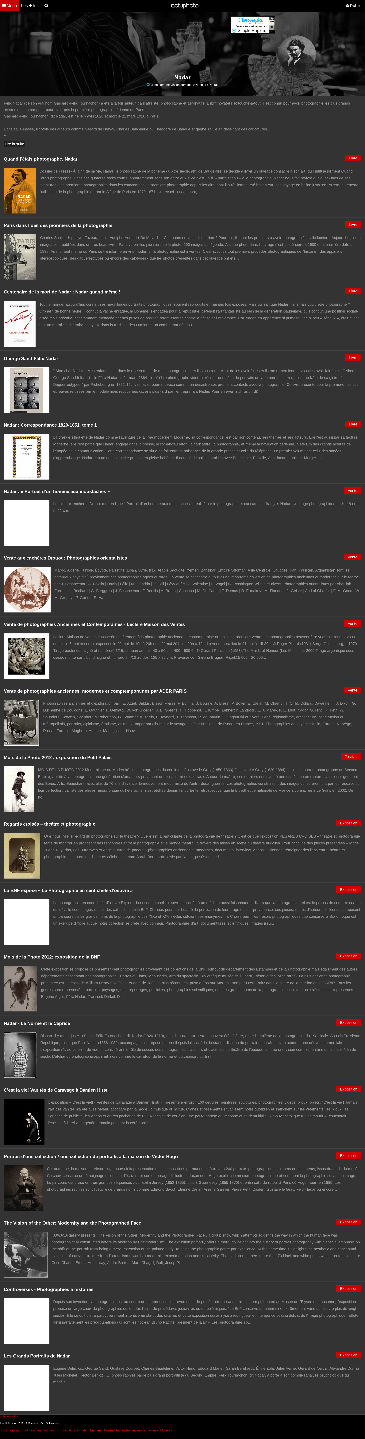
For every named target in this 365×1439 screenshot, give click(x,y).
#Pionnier (199, 84)
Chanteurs (151, 1430)
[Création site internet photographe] (253, 32)
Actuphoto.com (13, 1416)
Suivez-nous (53, 1423)
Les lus (30, 5)
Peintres (95, 1430)
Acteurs (137, 1430)
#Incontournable (181, 84)
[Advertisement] (159, 43)
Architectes (122, 1430)
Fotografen (81, 1430)
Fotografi (66, 1430)
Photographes (10, 1430)
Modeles (166, 1430)
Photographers (31, 1430)
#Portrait (212, 84)
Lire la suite (14, 144)
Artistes (108, 1430)
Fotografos (50, 1430)
